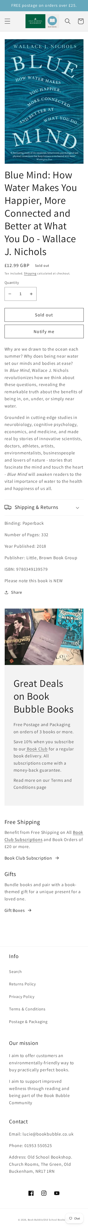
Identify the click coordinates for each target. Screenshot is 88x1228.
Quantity (12, 282)
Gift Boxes (15, 910)
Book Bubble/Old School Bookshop (49, 1219)
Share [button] (16, 592)
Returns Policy (22, 984)
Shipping (30, 273)
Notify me (44, 331)
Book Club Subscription (28, 858)
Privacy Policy (22, 996)
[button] (7, 21)
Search (15, 971)
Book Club (37, 749)
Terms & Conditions (27, 1009)
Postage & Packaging (28, 1021)
